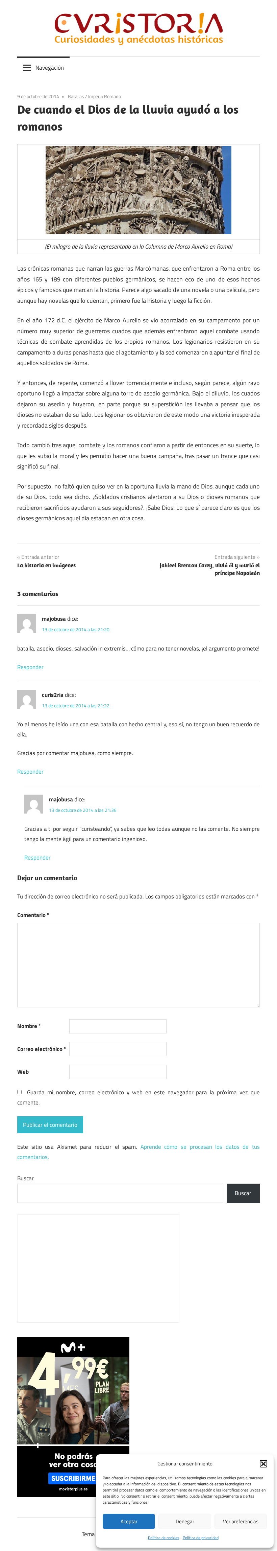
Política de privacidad (201, 1537)
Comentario (33, 915)
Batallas (76, 96)
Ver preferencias (240, 1521)
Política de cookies (163, 1537)
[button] (263, 1463)
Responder (30, 667)
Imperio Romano (104, 96)
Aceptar (129, 1521)
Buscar (25, 1178)
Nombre (29, 1026)
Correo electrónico (41, 1049)
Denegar (185, 1521)
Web (23, 1071)
